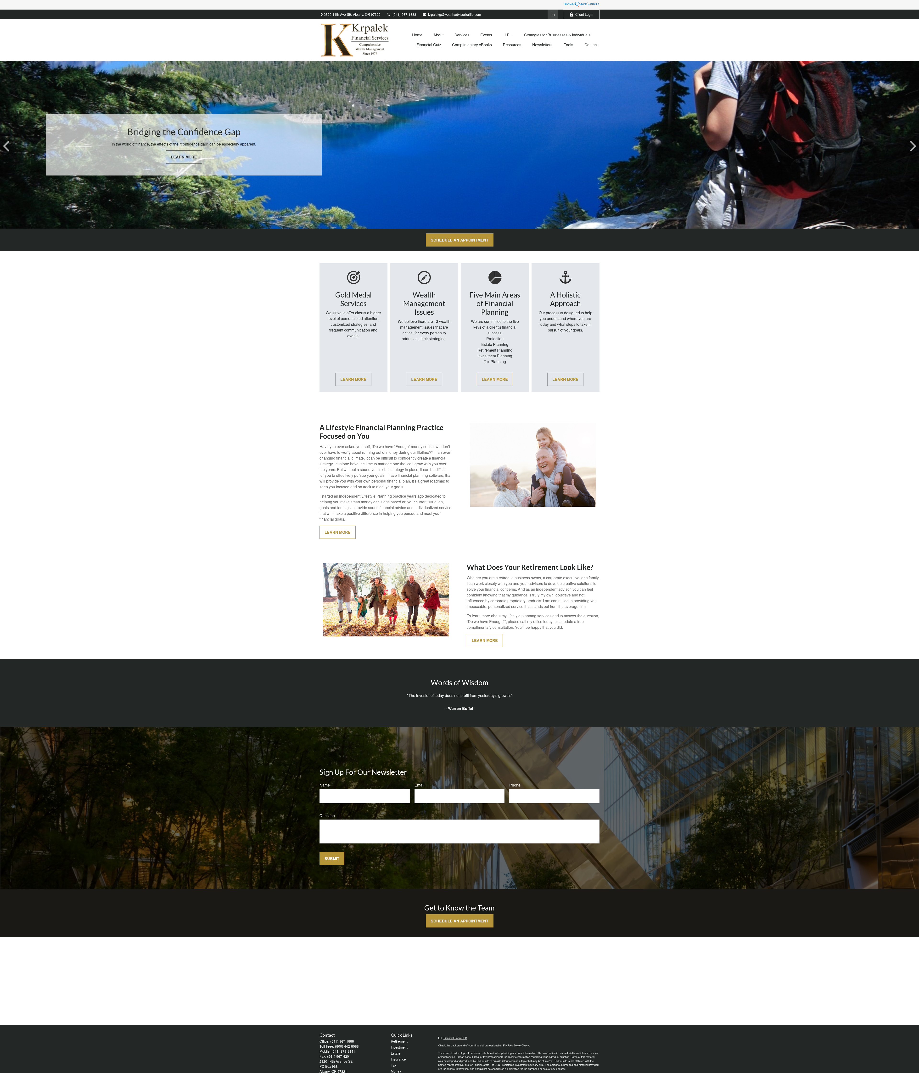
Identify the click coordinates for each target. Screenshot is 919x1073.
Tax (393, 1065)
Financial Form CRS (455, 1038)
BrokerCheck (521, 1045)
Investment (399, 1047)
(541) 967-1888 (404, 14)
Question (327, 815)
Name (324, 785)
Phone (515, 785)
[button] (417, 34)
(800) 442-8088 (347, 1046)
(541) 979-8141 (343, 1051)
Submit (332, 858)
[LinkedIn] (553, 14)
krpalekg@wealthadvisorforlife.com (454, 14)
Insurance (398, 1059)
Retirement (399, 1041)
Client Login (584, 14)
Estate (395, 1053)
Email (419, 785)
